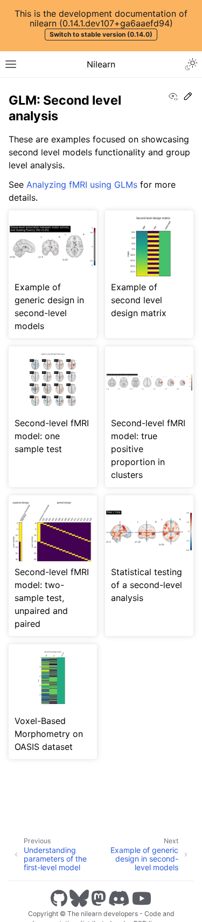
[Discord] (119, 898)
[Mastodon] (98, 898)
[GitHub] (59, 898)
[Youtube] (141, 898)
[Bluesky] (79, 898)
